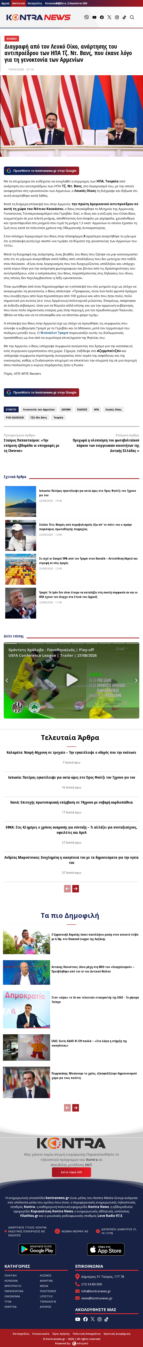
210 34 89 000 (91, 1284)
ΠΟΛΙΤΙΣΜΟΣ (48, 1291)
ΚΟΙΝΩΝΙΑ (11, 1280)
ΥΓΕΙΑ (7, 1301)
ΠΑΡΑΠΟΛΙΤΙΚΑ (13, 1291)
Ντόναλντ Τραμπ (54, 333)
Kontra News (98, 1207)
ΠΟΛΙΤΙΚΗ (10, 1275)
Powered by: (67, 1343)
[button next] (75, 888)
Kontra (29, 1207)
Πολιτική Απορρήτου (87, 1333)
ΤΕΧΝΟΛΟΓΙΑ (48, 1301)
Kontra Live (18, 3)
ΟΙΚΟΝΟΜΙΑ (12, 1296)
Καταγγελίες (35, 3)
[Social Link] (86, 17)
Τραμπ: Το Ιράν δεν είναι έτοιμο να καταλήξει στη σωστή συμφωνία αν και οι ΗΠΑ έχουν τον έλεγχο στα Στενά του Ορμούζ (88, 594)
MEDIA (44, 1286)
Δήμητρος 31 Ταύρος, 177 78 (102, 1276)
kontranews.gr (57, 1198)
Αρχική (5, 3)
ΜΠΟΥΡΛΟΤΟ (12, 1286)
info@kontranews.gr (96, 1291)
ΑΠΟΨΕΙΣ (45, 1306)
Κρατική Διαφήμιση (117, 1333)
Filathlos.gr (29, 1216)
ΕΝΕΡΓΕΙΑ (10, 1306)
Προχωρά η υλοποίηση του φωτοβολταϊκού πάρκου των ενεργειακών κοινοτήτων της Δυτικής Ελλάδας (106, 445)
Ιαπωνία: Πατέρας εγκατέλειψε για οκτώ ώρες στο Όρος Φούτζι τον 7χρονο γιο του (87, 493)
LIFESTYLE (46, 1296)
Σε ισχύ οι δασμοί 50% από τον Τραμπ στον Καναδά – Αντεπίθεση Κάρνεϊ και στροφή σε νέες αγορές (88, 560)
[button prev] (67, 888)
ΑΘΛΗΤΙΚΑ (46, 1280)
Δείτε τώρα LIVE (71, 1172)
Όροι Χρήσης (61, 1333)
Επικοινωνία (40, 1333)
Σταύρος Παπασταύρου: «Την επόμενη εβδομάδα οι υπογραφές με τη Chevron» (31, 445)
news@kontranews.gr (96, 1298)
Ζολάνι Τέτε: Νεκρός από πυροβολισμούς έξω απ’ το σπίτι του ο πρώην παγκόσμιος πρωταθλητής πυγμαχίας (85, 527)
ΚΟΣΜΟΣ (45, 1275)
